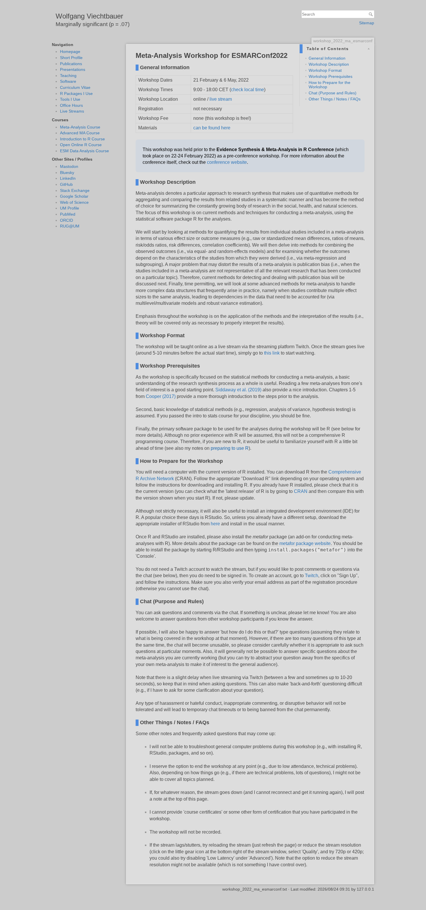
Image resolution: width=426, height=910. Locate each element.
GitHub (66, 184)
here (215, 523)
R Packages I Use (76, 93)
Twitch (311, 575)
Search (371, 14)
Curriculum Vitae (75, 87)
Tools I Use (70, 99)
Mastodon (69, 166)
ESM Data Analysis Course (84, 150)
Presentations (72, 69)
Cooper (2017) (161, 396)
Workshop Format (325, 70)
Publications (71, 63)
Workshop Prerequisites (330, 76)
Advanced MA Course (80, 133)
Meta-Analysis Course (80, 127)
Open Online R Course (81, 144)
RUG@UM (69, 226)
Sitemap (366, 23)
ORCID (66, 220)
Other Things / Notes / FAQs (335, 99)
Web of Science (74, 202)
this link (272, 353)
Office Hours (71, 105)
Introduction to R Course (82, 139)
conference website (227, 162)
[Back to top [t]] (380, 57)
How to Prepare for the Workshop (329, 84)
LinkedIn (68, 178)
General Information (327, 58)
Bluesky (67, 172)
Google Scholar (74, 196)
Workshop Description (329, 64)
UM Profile (69, 208)
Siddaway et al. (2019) (238, 389)
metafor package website (305, 543)
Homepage (70, 51)
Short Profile (71, 57)
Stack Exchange (75, 190)
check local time (247, 89)
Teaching (68, 75)
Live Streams (72, 111)
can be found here (211, 127)
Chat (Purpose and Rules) (332, 93)
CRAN (300, 491)
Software (68, 81)
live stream (221, 99)
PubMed (67, 214)
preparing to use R (230, 448)
